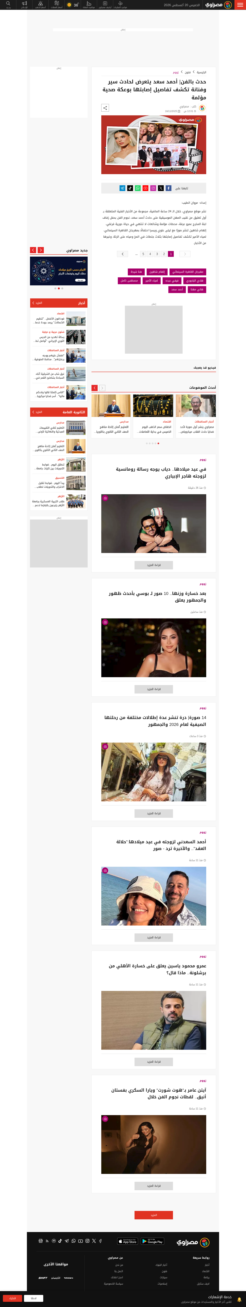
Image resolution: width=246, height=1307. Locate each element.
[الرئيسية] (218, 5)
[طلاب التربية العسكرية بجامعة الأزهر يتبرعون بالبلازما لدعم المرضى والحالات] (76, 501)
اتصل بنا (118, 1271)
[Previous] (102, 388)
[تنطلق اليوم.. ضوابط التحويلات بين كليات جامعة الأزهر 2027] (76, 464)
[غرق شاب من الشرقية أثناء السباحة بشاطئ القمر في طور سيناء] (76, 374)
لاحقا (34, 1298)
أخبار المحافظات (55, 350)
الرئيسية (201, 72)
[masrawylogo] (189, 1242)
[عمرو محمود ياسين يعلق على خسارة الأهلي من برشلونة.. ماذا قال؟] (153, 1022)
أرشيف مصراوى (105, 7)
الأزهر (61, 459)
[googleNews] (41, 1241)
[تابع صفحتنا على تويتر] (161, 188)
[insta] (87, 1241)
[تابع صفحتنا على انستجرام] (153, 188)
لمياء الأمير (151, 280)
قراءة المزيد (154, 565)
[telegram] (67, 1241)
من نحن (119, 1265)
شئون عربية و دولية (53, 332)
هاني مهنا (197, 289)
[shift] (43, 1278)
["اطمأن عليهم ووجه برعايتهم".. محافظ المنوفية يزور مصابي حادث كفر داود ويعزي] (76, 355)
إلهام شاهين (157, 271)
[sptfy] (54, 1241)
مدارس (60, 423)
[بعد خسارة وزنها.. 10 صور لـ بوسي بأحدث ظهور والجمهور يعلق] (153, 649)
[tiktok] (60, 1241)
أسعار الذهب (40, 7)
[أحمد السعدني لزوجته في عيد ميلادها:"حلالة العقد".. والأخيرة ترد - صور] (153, 898)
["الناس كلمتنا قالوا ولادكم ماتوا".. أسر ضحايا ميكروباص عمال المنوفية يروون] (76, 392)
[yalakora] (68, 1278)
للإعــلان (24, 7)
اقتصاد (60, 313)
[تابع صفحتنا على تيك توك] (130, 188)
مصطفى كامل (129, 280)
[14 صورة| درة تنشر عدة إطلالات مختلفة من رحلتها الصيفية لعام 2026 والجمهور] (153, 774)
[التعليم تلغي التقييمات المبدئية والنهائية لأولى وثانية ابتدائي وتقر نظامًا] (76, 428)
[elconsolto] (55, 1278)
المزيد (154, 1215)
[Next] (94, 388)
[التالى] (122, 254)
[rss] (47, 1241)
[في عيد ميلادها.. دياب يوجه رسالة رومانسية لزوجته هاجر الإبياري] (153, 525)
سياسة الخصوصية (113, 1283)
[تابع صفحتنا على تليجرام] (122, 188)
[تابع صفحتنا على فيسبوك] (168, 188)
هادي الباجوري (194, 280)
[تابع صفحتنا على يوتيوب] (145, 188)
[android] (152, 1241)
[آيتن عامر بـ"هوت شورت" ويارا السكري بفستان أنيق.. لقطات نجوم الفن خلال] (153, 1146)
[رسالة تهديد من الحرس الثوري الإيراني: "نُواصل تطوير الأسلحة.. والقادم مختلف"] (76, 337)
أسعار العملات (56, 7)
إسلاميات (162, 1283)
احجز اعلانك (117, 1277)
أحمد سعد (177, 289)
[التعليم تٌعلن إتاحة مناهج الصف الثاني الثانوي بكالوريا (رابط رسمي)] (76, 446)
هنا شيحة (136, 271)
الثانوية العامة (74, 412)
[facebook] (100, 1241)
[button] (240, 5)
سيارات (163, 1277)
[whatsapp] (74, 1241)
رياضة (206, 1277)
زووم (176, 72)
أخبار (81, 303)
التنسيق (59, 478)
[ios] (127, 1241)
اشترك (12, 1298)
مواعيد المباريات (120, 7)
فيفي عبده (172, 280)
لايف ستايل (203, 1283)
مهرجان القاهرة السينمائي (187, 271)
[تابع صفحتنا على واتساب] (138, 188)
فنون (188, 72)
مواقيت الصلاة (89, 7)
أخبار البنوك (161, 1265)
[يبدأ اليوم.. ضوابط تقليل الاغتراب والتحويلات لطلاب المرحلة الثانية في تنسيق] (76, 483)
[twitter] (94, 1241)
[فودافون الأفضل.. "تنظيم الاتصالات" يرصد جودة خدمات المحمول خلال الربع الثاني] (76, 318)
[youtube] (80, 1241)
